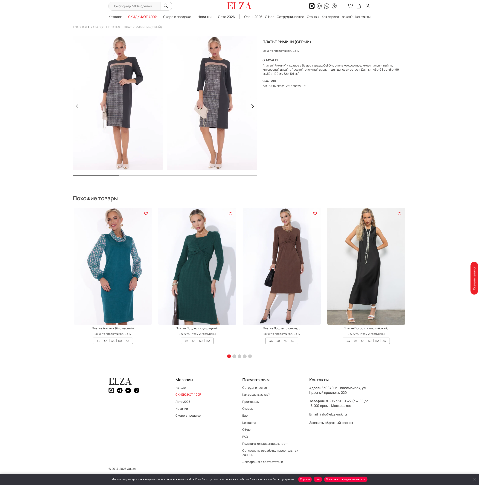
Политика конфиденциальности (346, 479)
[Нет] (474, 479)
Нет (317, 479)
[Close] (273, 223)
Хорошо (305, 479)
